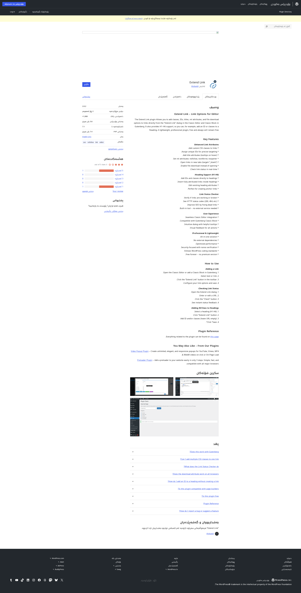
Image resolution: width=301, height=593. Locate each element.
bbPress (60, 565)
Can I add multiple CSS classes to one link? (199, 459)
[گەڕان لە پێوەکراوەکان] (266, 26)
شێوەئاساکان (230, 569)
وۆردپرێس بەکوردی (262, 580)
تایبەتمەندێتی (286, 569)
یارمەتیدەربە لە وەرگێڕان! (134, 18)
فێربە (176, 558)
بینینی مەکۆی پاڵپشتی (113, 211)
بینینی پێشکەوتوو (115, 149)
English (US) (86, 136)
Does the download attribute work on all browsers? (195, 474)
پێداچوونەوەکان (193, 97)
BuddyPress (58, 569)
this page (214, 337)
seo (84, 142)
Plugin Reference (211, 503)
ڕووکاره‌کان (231, 562)
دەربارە (289, 558)
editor (102, 142)
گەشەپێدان (162, 97)
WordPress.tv (172, 569)
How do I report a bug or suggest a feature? (199, 511)
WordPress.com (57, 558)
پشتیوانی (86, 97)
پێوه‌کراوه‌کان (230, 565)
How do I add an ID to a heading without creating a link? (193, 481)
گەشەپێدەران (173, 565)
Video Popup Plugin (140, 351)
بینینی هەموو (88, 191)
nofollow (91, 142)
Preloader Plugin (144, 360)
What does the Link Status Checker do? (201, 466)
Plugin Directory (285, 11)
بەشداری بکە (116, 558)
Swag (118, 569)
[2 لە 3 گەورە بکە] (170, 380)
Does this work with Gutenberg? (204, 452)
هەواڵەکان (288, 562)
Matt (61, 562)
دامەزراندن (177, 97)
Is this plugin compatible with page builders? (198, 489)
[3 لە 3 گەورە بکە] (215, 401)
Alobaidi (195, 86)
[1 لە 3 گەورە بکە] (215, 380)
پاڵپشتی (175, 562)
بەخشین (117, 565)
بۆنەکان (118, 562)
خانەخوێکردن (287, 565)
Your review (118, 191)
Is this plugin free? (210, 496)
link (96, 142)
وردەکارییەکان (210, 97)
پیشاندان (231, 558)
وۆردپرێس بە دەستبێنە (14, 4)
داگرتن (86, 84)
